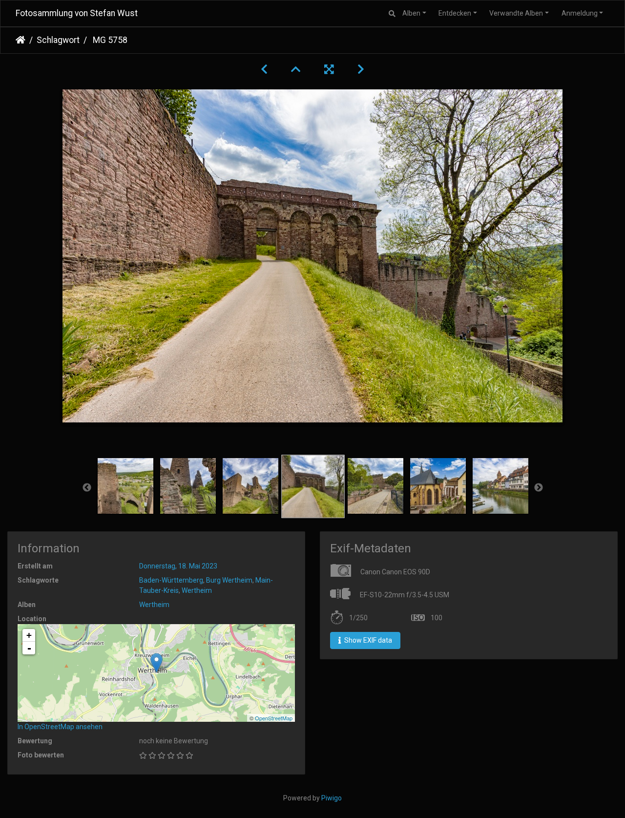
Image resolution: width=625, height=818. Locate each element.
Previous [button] (87, 488)
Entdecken (454, 13)
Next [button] (538, 488)
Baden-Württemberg (171, 580)
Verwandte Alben (516, 13)
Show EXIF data (367, 640)
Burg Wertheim (229, 580)
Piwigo (331, 798)
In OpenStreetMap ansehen (60, 727)
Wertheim (197, 590)
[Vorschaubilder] (295, 69)
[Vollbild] (329, 69)
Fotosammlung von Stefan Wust (77, 13)
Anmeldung (580, 13)
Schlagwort (58, 40)
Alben (411, 13)
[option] (125, 486)
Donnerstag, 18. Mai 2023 (178, 566)
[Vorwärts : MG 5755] (361, 69)
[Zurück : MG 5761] (264, 69)
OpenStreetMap (273, 718)
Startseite (20, 40)
